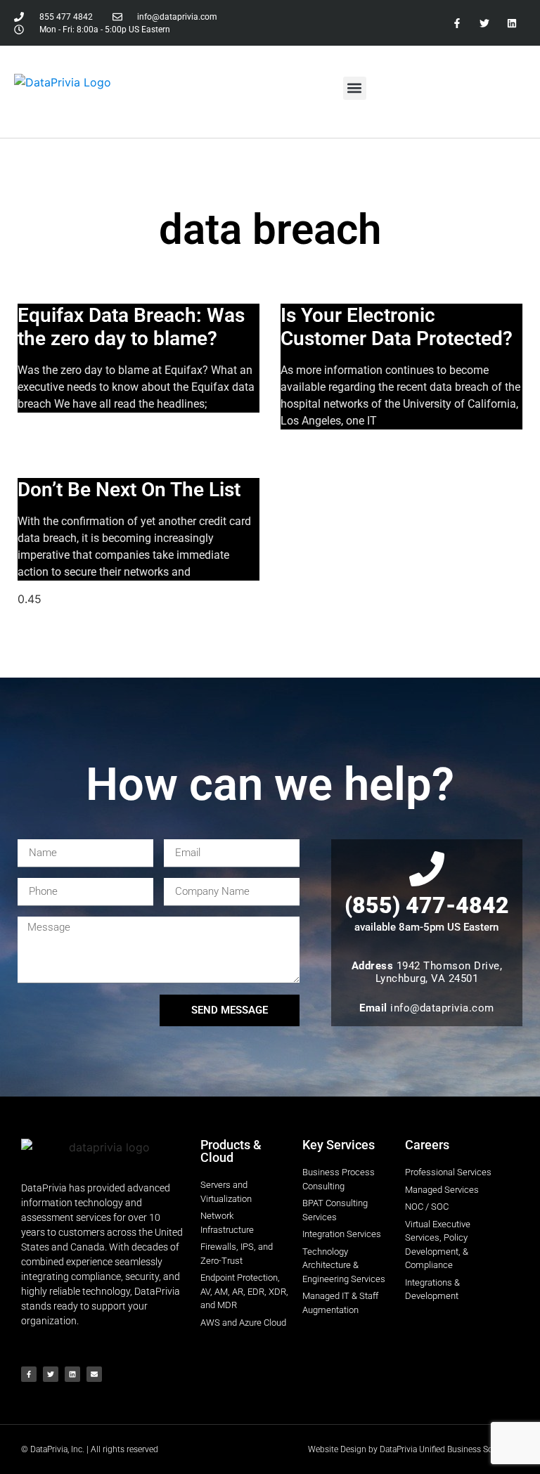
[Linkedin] (512, 23)
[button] (354, 88)
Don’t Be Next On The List (129, 489)
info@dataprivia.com (442, 1008)
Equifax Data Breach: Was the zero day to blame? (131, 327)
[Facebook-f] (456, 23)
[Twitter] (485, 23)
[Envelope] (94, 1374)
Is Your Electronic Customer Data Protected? (397, 327)
